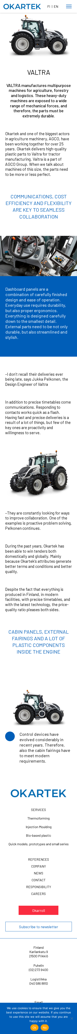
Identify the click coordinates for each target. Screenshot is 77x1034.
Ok (34, 1027)
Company (38, 866)
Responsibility (38, 887)
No (45, 1027)
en (56, 6)
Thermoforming (38, 818)
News (38, 873)
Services (38, 810)
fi (48, 6)
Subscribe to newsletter (38, 926)
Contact (39, 880)
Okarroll (38, 910)
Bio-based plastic (38, 835)
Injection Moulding (39, 827)
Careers (38, 894)
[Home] (22, 7)
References (38, 859)
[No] (72, 1018)
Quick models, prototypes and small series (39, 844)
